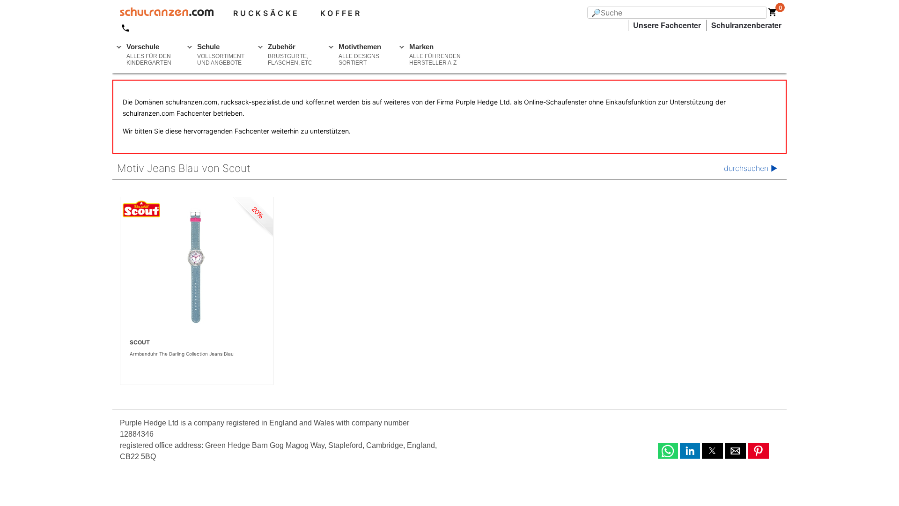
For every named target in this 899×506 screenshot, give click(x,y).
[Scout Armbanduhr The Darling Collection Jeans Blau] (196, 267)
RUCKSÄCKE (266, 13)
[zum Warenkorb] (772, 14)
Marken (435, 54)
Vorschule (148, 54)
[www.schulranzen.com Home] (163, 13)
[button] (668, 451)
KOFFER (341, 13)
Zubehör (290, 54)
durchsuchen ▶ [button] (750, 168)
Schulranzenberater (746, 25)
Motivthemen (360, 54)
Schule (220, 54)
